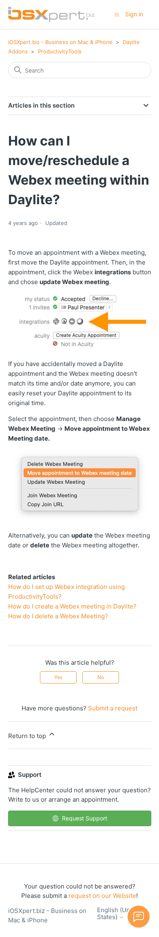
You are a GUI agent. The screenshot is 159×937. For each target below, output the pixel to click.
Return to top (28, 736)
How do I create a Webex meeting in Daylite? (72, 606)
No (100, 677)
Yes (58, 677)
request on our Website (102, 896)
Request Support (84, 818)
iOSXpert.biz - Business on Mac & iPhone (60, 42)
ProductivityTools (60, 51)
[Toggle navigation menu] (116, 14)
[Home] (51, 14)
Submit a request (112, 708)
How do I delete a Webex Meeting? (58, 616)
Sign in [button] (134, 14)
